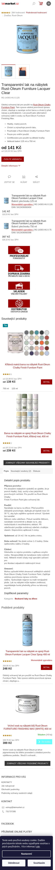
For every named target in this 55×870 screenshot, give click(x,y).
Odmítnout (13, 863)
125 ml (15, 388)
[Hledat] (34, 3)
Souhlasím (39, 863)
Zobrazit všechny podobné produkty (27, 763)
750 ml (6, 388)
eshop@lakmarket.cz (15, 807)
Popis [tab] (6, 471)
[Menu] (48, 3)
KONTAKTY (6, 782)
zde (38, 846)
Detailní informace (9, 166)
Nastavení (26, 854)
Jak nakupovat (7, 786)
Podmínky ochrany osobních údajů (16, 793)
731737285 (11, 811)
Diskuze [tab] (36, 471)
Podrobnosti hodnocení (36, 12)
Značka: (13, 15)
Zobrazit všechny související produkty (28, 463)
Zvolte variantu (13, 159)
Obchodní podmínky (10, 789)
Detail (46, 382)
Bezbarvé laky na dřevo (26, 599)
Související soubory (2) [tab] (21, 471)
